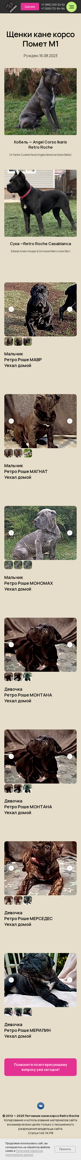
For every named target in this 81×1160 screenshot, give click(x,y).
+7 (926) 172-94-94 (53, 8)
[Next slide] (69, 309)
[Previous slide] (11, 309)
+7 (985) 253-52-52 (53, 4)
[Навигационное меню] (71, 6)
